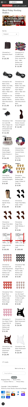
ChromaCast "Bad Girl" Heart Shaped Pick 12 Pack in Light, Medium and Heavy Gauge (20, 269)
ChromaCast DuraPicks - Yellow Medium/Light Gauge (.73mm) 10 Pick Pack (20, 179)
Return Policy (16, 379)
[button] (3, 403)
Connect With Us (8, 381)
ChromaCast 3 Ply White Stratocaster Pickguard (20, 348)
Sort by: (4, 31)
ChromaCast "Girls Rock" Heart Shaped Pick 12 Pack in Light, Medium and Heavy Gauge (7, 297)
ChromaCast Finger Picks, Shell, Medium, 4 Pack (19, 225)
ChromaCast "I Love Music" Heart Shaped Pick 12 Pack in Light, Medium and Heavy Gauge (7, 324)
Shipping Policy (5, 379)
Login (14, 5)
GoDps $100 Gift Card (19, 246)
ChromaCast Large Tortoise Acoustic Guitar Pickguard (20, 122)
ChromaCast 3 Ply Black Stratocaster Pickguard (20, 321)
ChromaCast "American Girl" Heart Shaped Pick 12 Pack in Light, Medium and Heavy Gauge (7, 269)
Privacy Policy (20, 381)
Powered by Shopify (21, 388)
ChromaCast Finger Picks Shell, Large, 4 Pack (7, 224)
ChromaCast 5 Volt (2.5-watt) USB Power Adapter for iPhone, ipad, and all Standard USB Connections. (7, 125)
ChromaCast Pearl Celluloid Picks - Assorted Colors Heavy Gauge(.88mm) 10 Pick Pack (20, 153)
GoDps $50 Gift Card (6, 246)
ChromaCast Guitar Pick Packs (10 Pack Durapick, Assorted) (7, 178)
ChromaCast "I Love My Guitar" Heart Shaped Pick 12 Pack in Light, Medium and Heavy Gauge (20, 297)
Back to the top (19, 368)
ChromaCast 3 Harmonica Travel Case (7, 54)
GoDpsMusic (14, 386)
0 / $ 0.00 (23, 5)
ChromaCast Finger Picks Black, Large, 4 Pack (20, 202)
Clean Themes (11, 388)
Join (18, 5)
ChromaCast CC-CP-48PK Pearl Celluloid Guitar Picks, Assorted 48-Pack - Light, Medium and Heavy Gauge (20, 58)
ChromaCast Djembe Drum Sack (6, 202)
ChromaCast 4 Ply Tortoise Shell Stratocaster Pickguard (7, 349)
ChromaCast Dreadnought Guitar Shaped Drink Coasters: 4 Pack (7, 152)
